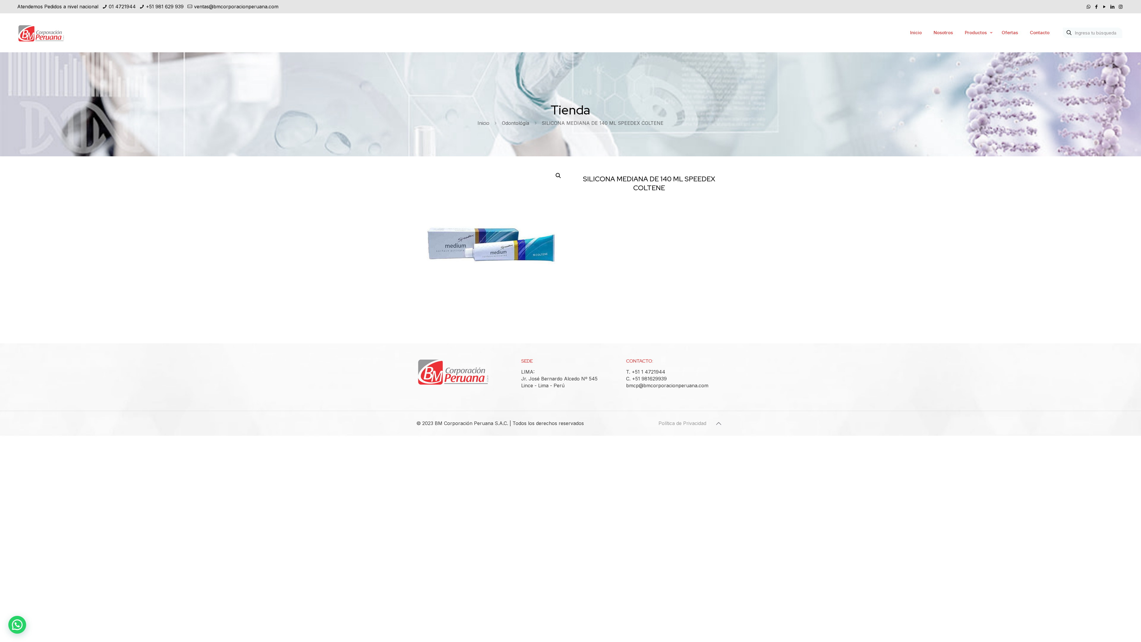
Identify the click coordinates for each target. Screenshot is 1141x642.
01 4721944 (122, 7)
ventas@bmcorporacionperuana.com (236, 7)
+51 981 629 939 (165, 7)
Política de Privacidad (682, 423)
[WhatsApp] (1088, 7)
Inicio (483, 123)
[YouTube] (1104, 7)
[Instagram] (1121, 7)
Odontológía (515, 123)
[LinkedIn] (1113, 7)
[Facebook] (1096, 7)
